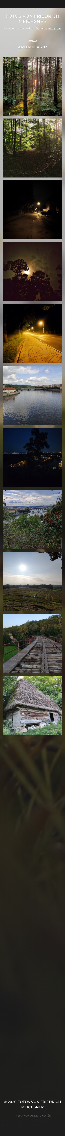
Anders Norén (40, 1115)
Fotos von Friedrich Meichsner (32, 18)
